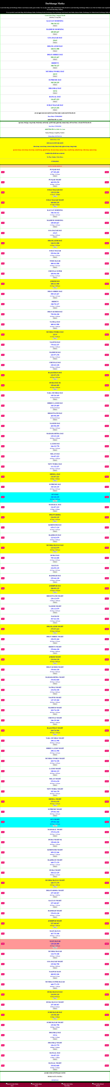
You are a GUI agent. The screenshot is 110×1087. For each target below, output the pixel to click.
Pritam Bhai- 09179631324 (55, 136)
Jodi (3, 172)
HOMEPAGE (55, 1080)
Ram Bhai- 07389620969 (55, 126)
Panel (106, 172)
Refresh (55, 25)
